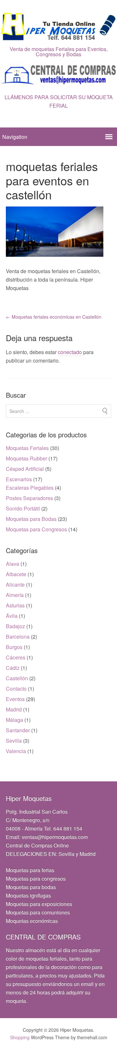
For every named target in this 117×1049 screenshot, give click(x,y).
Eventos (15, 699)
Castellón (17, 678)
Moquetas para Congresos (36, 529)
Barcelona (18, 636)
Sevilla (14, 740)
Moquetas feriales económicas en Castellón (53, 316)
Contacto (16, 688)
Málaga (14, 720)
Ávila (12, 615)
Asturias (15, 605)
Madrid (14, 709)
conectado (70, 352)
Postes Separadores (29, 498)
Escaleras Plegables (30, 487)
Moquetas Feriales (27, 448)
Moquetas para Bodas (31, 519)
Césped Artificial (25, 468)
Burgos (14, 647)
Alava (12, 563)
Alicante (15, 584)
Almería (15, 595)
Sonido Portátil (23, 508)
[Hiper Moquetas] (58, 36)
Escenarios (19, 479)
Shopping (20, 1037)
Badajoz (15, 626)
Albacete (16, 574)
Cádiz (13, 667)
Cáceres (15, 657)
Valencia (16, 751)
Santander (18, 730)
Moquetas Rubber (26, 458)
